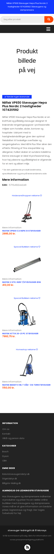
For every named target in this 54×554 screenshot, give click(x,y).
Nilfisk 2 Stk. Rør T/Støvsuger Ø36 (21, 282)
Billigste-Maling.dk (11, 483)
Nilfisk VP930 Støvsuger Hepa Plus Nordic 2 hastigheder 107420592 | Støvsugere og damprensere (27, 6)
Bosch (5, 451)
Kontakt (6, 433)
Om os (5, 429)
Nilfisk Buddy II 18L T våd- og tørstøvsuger (26, 384)
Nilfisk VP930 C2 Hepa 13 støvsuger (21, 230)
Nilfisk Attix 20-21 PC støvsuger (20, 333)
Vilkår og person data (13, 438)
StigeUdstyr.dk (9, 478)
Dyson (5, 456)
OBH (4, 460)
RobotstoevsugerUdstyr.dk (16, 474)
